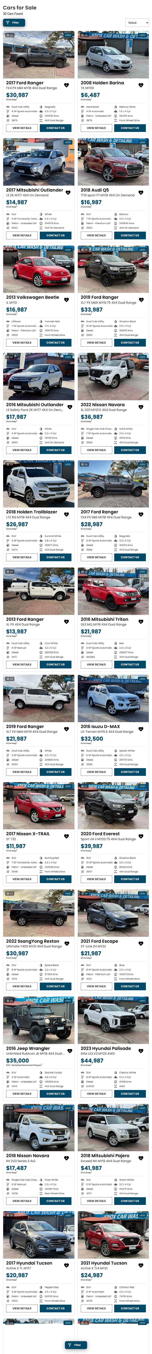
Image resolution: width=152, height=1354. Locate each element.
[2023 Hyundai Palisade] (113, 1020)
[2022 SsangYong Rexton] (38, 913)
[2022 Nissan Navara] (113, 376)
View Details (21, 128)
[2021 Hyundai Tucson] (113, 1235)
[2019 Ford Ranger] (113, 269)
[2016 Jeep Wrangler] (38, 1020)
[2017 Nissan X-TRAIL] (38, 806)
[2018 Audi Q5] (113, 162)
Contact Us (56, 128)
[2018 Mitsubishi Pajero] (113, 1127)
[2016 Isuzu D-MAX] (113, 698)
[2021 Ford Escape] (113, 913)
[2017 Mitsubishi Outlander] (38, 162)
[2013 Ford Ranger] (38, 591)
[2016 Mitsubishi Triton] (113, 591)
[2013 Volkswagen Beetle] (38, 269)
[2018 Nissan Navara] (38, 1127)
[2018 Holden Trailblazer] (38, 484)
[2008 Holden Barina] (113, 54)
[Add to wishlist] (66, 85)
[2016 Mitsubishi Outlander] (38, 376)
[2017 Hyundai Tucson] (38, 1235)
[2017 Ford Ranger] (38, 54)
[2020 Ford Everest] (113, 806)
